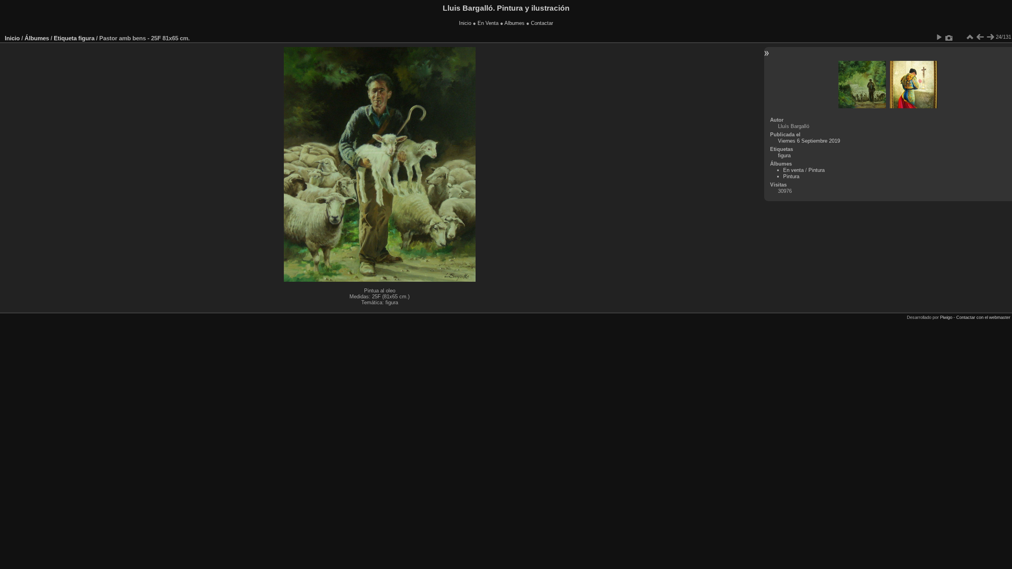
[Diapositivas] (970, 37)
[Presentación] (939, 37)
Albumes (514, 23)
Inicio (465, 23)
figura (86, 38)
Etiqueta (65, 38)
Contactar (542, 23)
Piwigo (946, 317)
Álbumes (37, 38)
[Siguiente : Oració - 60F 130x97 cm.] (990, 37)
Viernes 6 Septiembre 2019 (809, 141)
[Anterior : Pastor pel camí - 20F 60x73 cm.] (980, 37)
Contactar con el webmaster (983, 317)
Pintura (816, 170)
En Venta (488, 23)
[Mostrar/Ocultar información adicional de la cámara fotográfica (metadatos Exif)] (949, 37)
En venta (793, 170)
